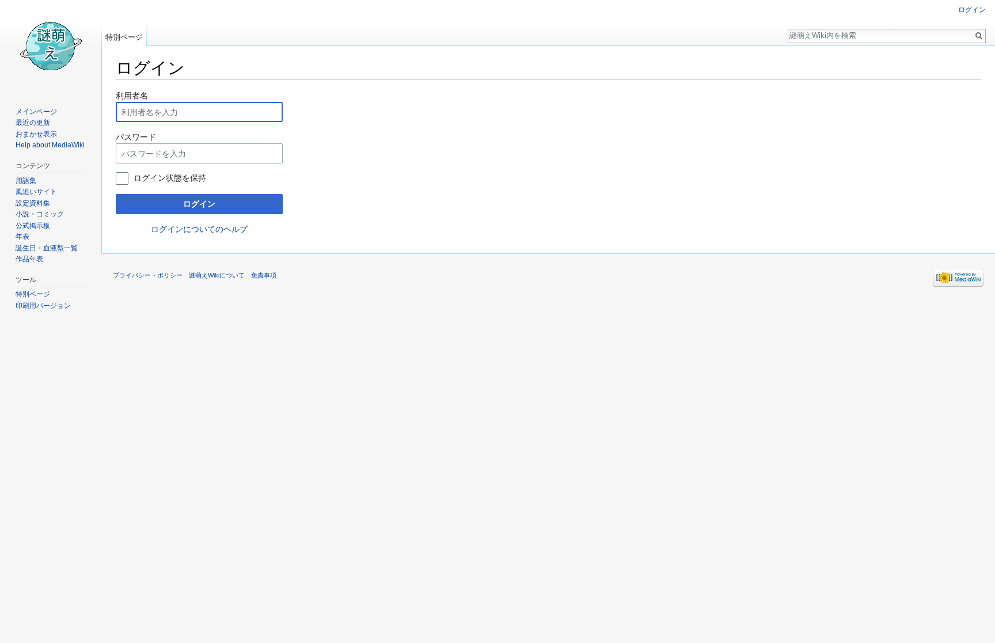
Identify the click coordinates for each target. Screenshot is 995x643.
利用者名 (132, 95)
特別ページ (124, 37)
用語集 (26, 181)
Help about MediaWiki (50, 145)
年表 (22, 237)
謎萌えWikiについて (217, 275)
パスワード (136, 137)
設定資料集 (33, 203)
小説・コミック (40, 214)
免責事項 (263, 275)
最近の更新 (33, 123)
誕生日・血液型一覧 (47, 248)
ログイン (199, 203)
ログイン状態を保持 (170, 177)
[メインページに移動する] (51, 46)
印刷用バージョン (43, 306)
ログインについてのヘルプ (199, 229)
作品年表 (29, 259)
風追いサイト (36, 192)
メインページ (36, 112)
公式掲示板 (33, 226)
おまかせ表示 (36, 134)
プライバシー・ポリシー (148, 275)
